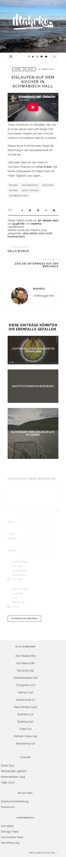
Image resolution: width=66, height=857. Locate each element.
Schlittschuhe (30, 190)
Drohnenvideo (30, 185)
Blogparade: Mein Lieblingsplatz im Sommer (33, 433)
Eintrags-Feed (9, 831)
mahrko (39, 288)
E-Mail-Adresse (12, 536)
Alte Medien (22, 656)
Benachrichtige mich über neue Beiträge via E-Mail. (19, 598)
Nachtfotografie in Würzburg (33, 386)
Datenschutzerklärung (14, 801)
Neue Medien (22, 707)
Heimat (18, 69)
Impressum (8, 807)
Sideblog (22, 721)
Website (12, 550)
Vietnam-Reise (22, 736)
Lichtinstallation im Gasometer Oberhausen (33, 350)
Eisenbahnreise (22, 677)
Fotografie (22, 685)
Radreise (22, 714)
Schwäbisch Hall (18, 196)
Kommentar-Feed (12, 837)
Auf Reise (22, 663)
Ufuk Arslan (44, 166)
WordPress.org (10, 842)
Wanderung (23, 743)
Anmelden (7, 826)
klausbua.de (23, 699)
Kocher (13, 190)
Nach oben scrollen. (42, 853)
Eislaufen (47, 185)
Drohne (13, 185)
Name (11, 522)
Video (30, 69)
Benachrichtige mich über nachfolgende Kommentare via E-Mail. (19, 570)
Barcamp (22, 670)
